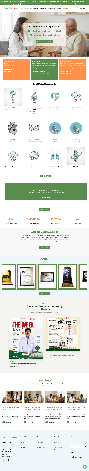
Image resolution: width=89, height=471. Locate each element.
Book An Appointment (44, 41)
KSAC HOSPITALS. (8, 469)
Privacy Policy (40, 440)
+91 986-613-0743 (9, 451)
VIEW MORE (44, 209)
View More (44, 293)
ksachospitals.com (8, 456)
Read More (8, 422)
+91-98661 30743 (65, 72)
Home (21, 440)
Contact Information (41, 449)
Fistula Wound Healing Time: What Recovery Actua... (76, 408)
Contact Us (22, 447)
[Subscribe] (85, 446)
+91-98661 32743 (65, 74)
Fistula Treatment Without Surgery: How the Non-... (53, 408)
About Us (22, 442)
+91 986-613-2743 (9, 449)
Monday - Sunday (79, 456)
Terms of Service (41, 447)
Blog (21, 445)
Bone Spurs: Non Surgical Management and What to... (33, 408)
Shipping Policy (40, 445)
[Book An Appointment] (75, 4)
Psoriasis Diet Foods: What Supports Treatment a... (10, 408)
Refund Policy (40, 442)
